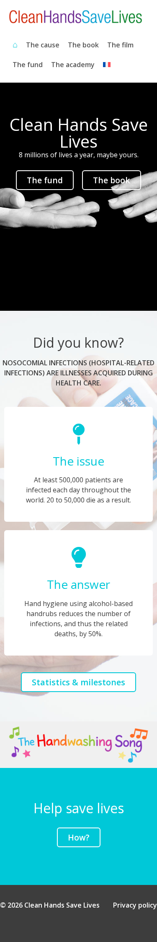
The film (120, 44)
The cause (42, 44)
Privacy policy (135, 905)
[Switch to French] (107, 64)
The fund (28, 64)
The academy (73, 64)
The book (83, 44)
